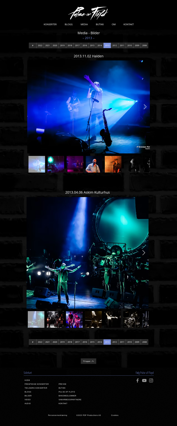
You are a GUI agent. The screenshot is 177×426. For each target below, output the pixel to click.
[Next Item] (145, 107)
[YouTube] (144, 380)
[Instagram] (151, 380)
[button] (50, 24)
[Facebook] (137, 380)
